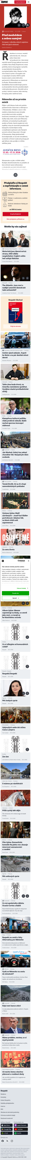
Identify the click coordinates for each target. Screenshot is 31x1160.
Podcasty (6, 249)
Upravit (14, 598)
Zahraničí (4, 283)
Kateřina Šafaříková (7, 47)
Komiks (4, 754)
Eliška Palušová (6, 620)
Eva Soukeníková (6, 913)
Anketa (4, 642)
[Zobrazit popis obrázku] (23, 25)
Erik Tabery (5, 982)
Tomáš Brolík (5, 489)
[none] (28, 25)
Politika (11, 31)
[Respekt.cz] (4, 2)
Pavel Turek (5, 852)
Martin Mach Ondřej (15, 759)
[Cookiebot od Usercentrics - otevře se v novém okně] (18, 561)
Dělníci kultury (12, 1103)
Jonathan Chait (6, 293)
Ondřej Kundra (6, 394)
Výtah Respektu (13, 249)
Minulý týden (5, 725)
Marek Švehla (5, 1048)
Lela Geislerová (6, 759)
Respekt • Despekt (6, 671)
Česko (3, 416)
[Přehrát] (23, 244)
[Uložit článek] (19, 25)
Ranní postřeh (7, 481)
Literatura (4, 547)
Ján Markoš (5, 460)
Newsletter (7, 350)
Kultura (4, 510)
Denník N (11, 460)
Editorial (6, 969)
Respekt (4, 649)
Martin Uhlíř (5, 1013)
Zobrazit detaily (21, 588)
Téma (3, 935)
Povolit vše (15, 593)
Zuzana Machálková (7, 261)
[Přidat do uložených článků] (27, 244)
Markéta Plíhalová (6, 360)
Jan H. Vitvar (5, 525)
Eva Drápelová (5, 786)
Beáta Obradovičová (7, 1082)
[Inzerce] (15, 152)
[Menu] (28, 2)
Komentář (6, 31)
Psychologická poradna (8, 1069)
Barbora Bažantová (7, 552)
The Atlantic (13, 293)
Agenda (4, 698)
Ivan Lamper (5, 732)
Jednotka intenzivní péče (16, 350)
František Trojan (6, 428)
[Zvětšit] (15, 17)
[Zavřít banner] (28, 560)
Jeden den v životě (6, 781)
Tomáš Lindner (6, 947)
